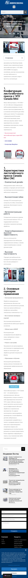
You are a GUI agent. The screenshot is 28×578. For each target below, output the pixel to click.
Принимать (14, 569)
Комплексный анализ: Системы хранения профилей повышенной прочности (15, 500)
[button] (26, 550)
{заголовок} (14, 576)
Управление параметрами (14, 565)
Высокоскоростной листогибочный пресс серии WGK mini (13, 135)
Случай (14, 18)
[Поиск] (25, 12)
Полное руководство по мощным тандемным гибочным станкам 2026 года (15, 491)
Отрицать (14, 573)
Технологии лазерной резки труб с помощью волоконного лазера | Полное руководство (16, 482)
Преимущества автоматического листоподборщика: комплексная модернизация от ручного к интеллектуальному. (17, 472)
